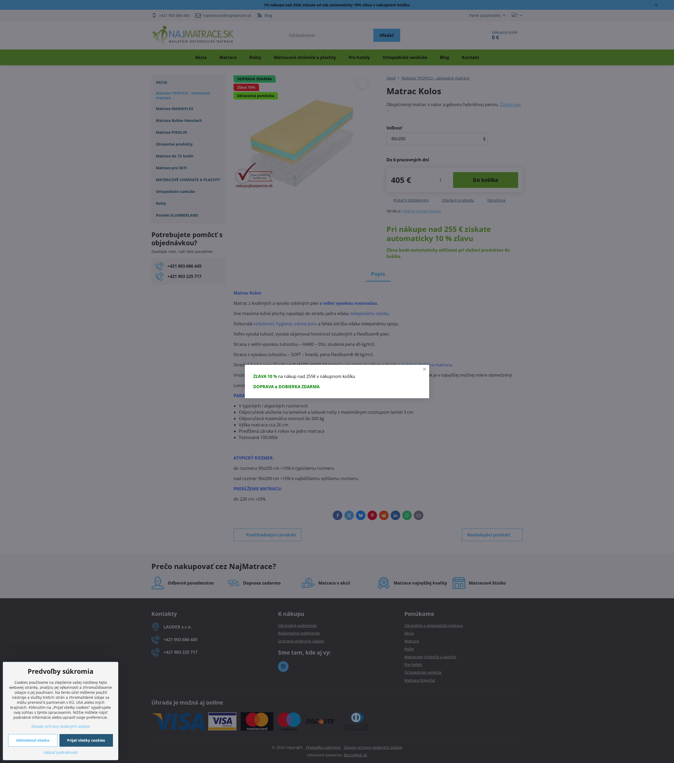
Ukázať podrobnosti (60, 752)
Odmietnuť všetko (32, 740)
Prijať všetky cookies (86, 740)
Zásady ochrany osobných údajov (60, 726)
